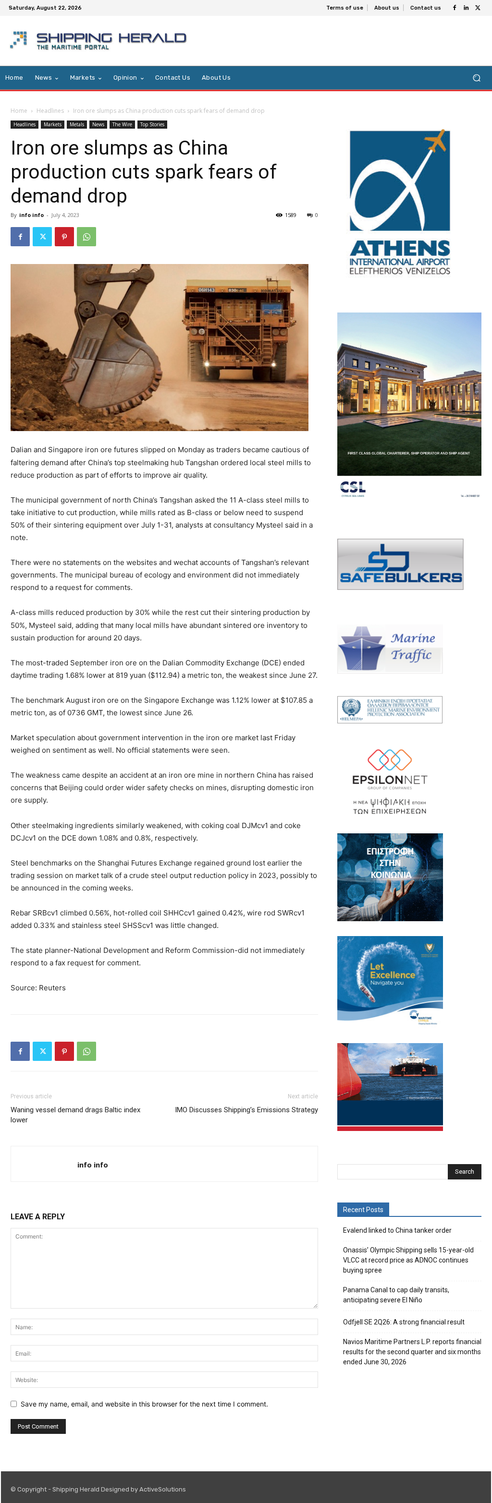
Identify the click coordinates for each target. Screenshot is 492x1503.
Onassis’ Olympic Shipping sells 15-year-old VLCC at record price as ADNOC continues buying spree (408, 1260)
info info (31, 214)
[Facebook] (454, 8)
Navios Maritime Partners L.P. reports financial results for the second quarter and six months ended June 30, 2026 (412, 1352)
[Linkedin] (466, 8)
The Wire (122, 124)
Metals (77, 124)
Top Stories (152, 124)
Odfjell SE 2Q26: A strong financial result (404, 1322)
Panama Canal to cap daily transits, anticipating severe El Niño (396, 1295)
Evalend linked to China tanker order (397, 1230)
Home (19, 111)
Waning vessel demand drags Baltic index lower (75, 1115)
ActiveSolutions (162, 1489)
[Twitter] (477, 8)
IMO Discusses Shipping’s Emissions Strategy (246, 1110)
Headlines (50, 111)
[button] (476, 78)
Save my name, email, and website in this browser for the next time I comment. (144, 1404)
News (98, 124)
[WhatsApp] (86, 236)
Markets (53, 124)
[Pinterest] (64, 236)
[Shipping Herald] (100, 40)
